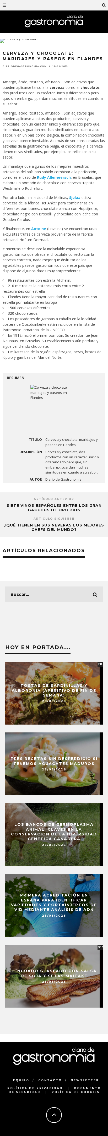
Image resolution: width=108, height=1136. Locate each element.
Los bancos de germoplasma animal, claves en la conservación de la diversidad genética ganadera (54, 831)
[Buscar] (104, 5)
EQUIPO (21, 1080)
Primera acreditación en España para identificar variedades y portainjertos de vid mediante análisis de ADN (54, 902)
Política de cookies (76, 1092)
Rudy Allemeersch (54, 177)
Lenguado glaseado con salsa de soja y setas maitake (54, 973)
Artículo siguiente (54, 518)
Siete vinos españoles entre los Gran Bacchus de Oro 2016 (54, 507)
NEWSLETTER (85, 1080)
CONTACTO (50, 1080)
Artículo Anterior (54, 499)
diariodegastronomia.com (25, 66)
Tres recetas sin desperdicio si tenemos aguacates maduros (54, 761)
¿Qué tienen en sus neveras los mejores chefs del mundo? (54, 527)
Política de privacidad (35, 1088)
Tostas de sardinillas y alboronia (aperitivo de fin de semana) (54, 690)
